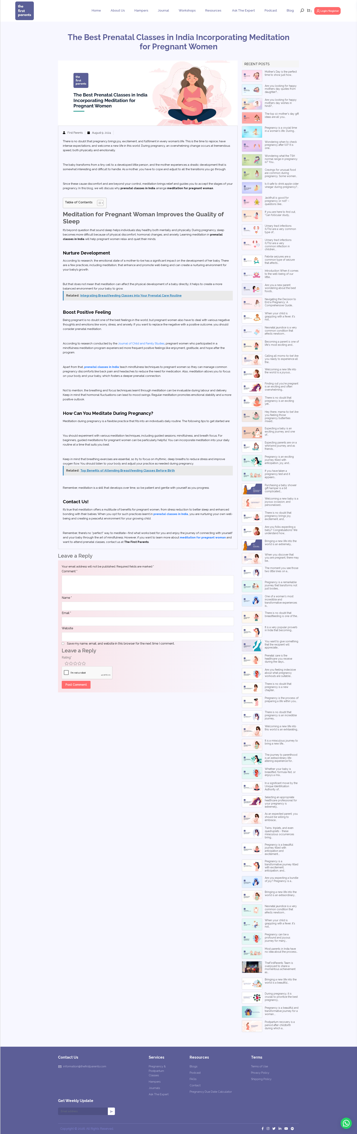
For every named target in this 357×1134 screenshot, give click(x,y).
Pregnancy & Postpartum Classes (157, 1071)
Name (67, 597)
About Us (118, 10)
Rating (67, 657)
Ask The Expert (243, 10)
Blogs (193, 1066)
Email (66, 613)
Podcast (271, 10)
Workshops (187, 10)
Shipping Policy (261, 1079)
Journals (154, 1088)
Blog (290, 10)
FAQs (193, 1079)
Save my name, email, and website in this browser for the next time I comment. (121, 643)
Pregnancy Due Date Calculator (211, 1091)
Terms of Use (259, 1066)
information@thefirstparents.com (84, 1066)
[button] (346, 1123)
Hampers (141, 10)
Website (67, 628)
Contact (195, 1085)
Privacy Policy (260, 1072)
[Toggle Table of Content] (98, 203)
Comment (69, 571)
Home (96, 10)
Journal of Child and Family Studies (141, 343)
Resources (213, 10)
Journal (163, 10)
